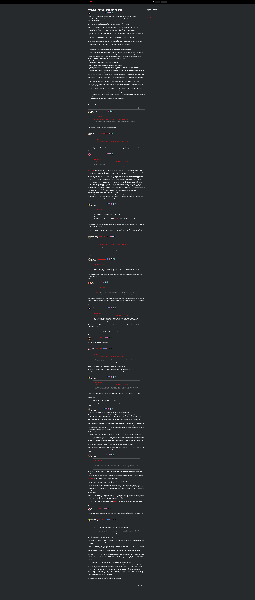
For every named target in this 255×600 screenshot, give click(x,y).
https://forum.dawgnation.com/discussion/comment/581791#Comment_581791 (111, 315)
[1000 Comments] (112, 455)
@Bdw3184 (91, 170)
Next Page (116, 585)
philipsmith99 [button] (94, 236)
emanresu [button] (93, 337)
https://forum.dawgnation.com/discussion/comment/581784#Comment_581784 (111, 141)
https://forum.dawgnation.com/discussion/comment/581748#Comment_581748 (111, 290)
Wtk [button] (92, 282)
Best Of (149, 17)
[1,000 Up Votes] (112, 409)
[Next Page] (142, 108)
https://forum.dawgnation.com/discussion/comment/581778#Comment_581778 (111, 212)
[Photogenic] (107, 13)
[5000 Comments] (110, 111)
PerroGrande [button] (94, 154)
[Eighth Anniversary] (109, 154)
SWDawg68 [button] (94, 455)
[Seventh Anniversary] (108, 111)
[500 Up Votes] (107, 282)
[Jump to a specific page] (144, 108)
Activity (148, 15)
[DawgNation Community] (92, 2)
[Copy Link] (97, 14)
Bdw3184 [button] (96, 159)
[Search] (153, 2)
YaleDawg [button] (96, 116)
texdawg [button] (93, 13)
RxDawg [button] (93, 508)
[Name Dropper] (105, 13)
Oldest (93, 108)
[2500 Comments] (113, 236)
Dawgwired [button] (94, 111)
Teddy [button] (92, 348)
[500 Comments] (105, 282)
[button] (89, 13)
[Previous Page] (138, 108)
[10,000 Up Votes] (112, 13)
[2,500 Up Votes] (111, 337)
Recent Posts (150, 14)
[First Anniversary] (108, 337)
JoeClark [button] (93, 409)
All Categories (150, 12)
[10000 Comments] (111, 13)
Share (90, 101)
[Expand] (116, 125)
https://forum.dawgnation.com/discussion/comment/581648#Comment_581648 (111, 161)
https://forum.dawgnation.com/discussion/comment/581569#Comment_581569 (111, 267)
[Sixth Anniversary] (109, 13)
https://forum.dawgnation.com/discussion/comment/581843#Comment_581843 (111, 384)
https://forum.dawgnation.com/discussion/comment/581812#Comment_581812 (111, 356)
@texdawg (116, 218)
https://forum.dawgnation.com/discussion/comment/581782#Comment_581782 (111, 119)
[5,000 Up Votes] (115, 236)
